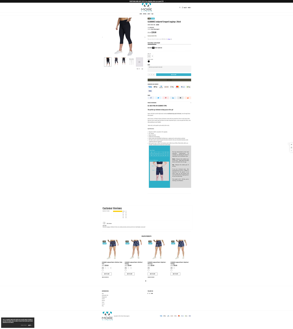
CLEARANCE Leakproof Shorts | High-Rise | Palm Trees (111, 263)
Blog (103, 305)
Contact (103, 298)
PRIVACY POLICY (24, 325)
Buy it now (169, 80)
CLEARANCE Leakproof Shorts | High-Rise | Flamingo (134, 263)
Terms (103, 302)
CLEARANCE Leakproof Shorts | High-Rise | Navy (181, 262)
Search (103, 304)
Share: (149, 95)
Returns (103, 300)
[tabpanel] (157, 258)
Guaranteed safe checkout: (153, 84)
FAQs (103, 293)
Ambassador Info (105, 295)
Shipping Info (104, 297)
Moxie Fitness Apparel (146, 7)
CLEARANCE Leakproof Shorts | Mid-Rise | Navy (158, 262)
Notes (149, 64)
